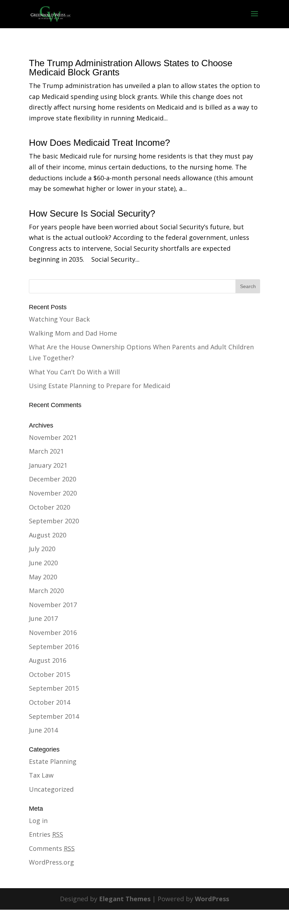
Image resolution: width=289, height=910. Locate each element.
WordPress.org (51, 862)
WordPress (212, 899)
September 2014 (54, 716)
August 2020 (47, 535)
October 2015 (49, 674)
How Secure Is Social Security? (92, 213)
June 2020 (43, 563)
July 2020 (42, 548)
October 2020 (49, 507)
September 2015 (54, 688)
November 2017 (53, 604)
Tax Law (41, 775)
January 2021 (48, 465)
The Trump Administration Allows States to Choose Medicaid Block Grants (130, 67)
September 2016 (54, 646)
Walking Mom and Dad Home (73, 333)
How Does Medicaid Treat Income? (99, 142)
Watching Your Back (59, 319)
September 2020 (54, 521)
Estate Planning (52, 761)
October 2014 (49, 702)
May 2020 (43, 577)
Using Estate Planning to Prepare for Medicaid (99, 385)
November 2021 (53, 437)
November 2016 (53, 632)
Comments (52, 848)
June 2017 (43, 618)
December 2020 (52, 479)
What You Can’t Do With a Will (74, 372)
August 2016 (47, 660)
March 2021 (46, 451)
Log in (38, 820)
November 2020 (53, 493)
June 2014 (43, 730)
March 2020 (46, 590)
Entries (46, 834)
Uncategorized (51, 789)
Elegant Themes (124, 899)
